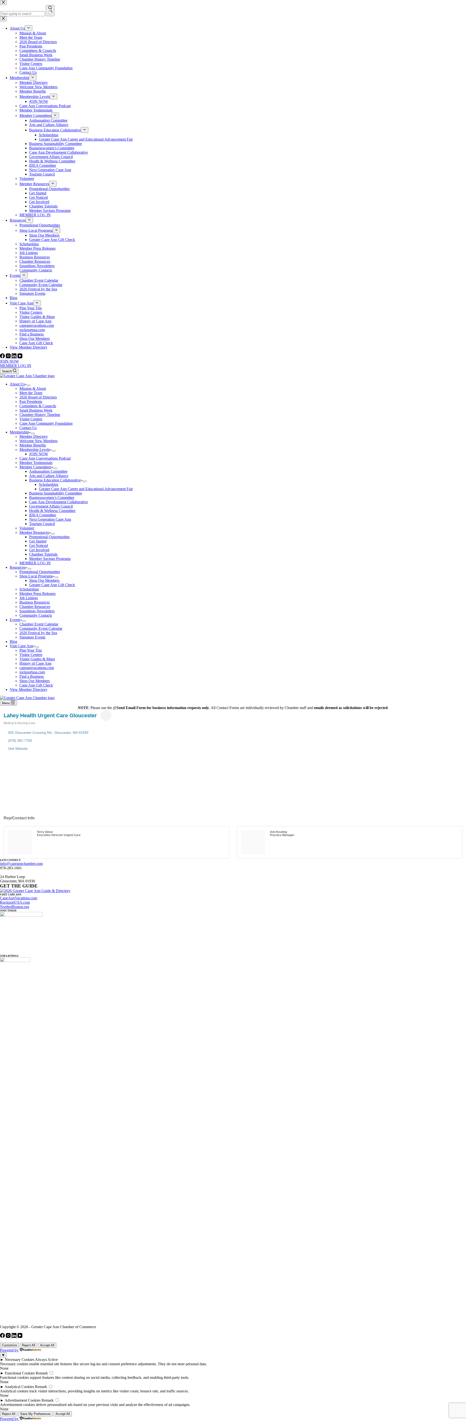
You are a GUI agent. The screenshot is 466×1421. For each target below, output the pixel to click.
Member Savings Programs (50, 559)
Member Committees (35, 467)
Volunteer (26, 528)
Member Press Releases (37, 593)
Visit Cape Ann (21, 646)
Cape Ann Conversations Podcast (45, 458)
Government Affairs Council (51, 506)
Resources (17, 567)
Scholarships (48, 484)
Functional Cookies (20, 1373)
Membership (19, 432)
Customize (9, 1345)
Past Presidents (30, 401)
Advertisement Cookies (23, 1400)
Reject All (28, 1345)
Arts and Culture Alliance (48, 476)
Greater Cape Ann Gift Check (52, 585)
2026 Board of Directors (38, 397)
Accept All (47, 1345)
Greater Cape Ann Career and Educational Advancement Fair (86, 489)
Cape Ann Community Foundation (46, 423)
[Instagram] (9, 357)
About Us (17, 384)
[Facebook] (3, 357)
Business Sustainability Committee (55, 493)
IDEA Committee (42, 515)
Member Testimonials (35, 463)
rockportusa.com (32, 672)
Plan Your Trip (30, 650)
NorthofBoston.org (14, 907)
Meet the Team (30, 393)
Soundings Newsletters (37, 611)
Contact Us (28, 428)
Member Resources (34, 532)
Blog (13, 641)
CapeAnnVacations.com (18, 898)
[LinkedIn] (14, 357)
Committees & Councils (37, 406)
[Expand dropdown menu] (29, 385)
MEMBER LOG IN (15, 366)
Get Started (37, 541)
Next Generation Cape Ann (50, 519)
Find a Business (31, 676)
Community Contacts (35, 615)
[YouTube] (19, 357)
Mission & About (32, 388)
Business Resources (34, 602)
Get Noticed (38, 545)
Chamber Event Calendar (38, 624)
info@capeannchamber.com (21, 864)
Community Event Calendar (40, 628)
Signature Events (32, 637)
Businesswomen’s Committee (51, 497)
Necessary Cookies (19, 1359)
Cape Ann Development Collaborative (58, 502)
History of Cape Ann (35, 663)
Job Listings (28, 598)
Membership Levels (34, 449)
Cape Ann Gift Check (36, 685)
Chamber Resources (34, 607)
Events (15, 620)
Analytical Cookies (19, 1387)
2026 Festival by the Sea (38, 633)
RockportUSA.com (15, 902)
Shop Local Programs (36, 576)
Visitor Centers (30, 419)
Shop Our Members (44, 580)
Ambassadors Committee (48, 471)
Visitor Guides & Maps (37, 659)
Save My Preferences (35, 1414)
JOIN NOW (9, 361)
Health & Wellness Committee (52, 511)
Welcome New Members (38, 441)
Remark (42, 1373)
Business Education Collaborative (55, 480)
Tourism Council (42, 524)
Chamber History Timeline (39, 415)
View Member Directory (28, 689)
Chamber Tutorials (43, 554)
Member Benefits (32, 445)
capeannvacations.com (36, 668)
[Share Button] (105, 715)
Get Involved (39, 550)
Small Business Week (35, 410)
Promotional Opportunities (49, 537)
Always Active (46, 1359)
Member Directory (33, 436)
